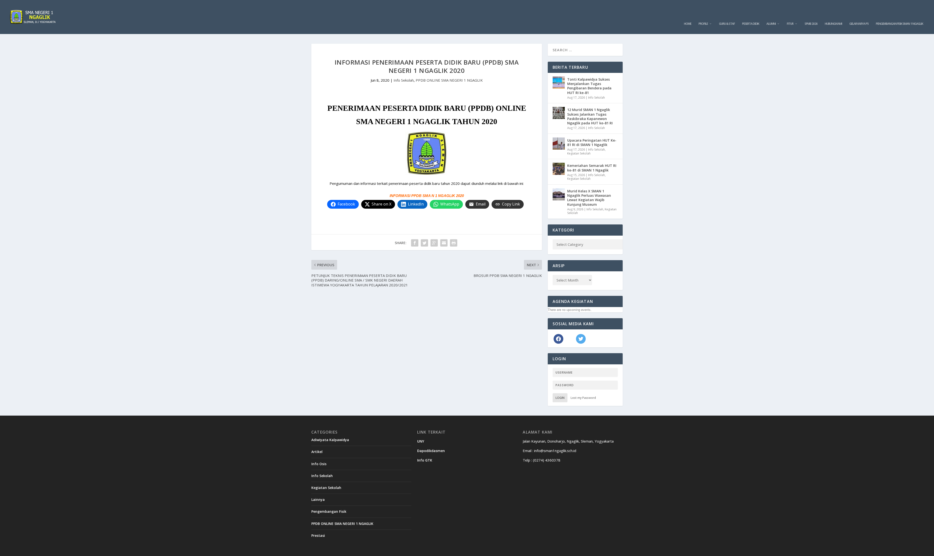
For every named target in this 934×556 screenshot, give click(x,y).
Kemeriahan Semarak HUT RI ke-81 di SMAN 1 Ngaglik (591, 167)
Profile (703, 24)
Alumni (771, 24)
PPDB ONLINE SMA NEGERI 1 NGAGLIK (449, 80)
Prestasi (318, 535)
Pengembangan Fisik (328, 511)
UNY (420, 441)
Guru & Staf (727, 24)
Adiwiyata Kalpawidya (330, 439)
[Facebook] (558, 338)
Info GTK (424, 460)
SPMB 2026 (811, 24)
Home (687, 24)
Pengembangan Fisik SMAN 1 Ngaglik (899, 24)
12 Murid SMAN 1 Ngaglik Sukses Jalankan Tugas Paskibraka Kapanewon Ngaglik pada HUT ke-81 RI (590, 116)
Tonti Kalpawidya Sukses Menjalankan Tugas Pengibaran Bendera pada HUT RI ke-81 (589, 86)
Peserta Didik (750, 24)
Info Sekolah (404, 80)
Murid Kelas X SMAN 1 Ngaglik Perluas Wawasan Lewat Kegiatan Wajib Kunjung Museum (589, 198)
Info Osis (318, 464)
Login (560, 398)
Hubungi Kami (833, 24)
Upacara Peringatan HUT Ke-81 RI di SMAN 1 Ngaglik (591, 142)
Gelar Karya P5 (859, 24)
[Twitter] (581, 338)
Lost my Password (583, 398)
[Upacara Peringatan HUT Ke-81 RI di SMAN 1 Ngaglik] (559, 143)
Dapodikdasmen (431, 450)
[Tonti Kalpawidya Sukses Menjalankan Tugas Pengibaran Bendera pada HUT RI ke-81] (559, 83)
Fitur (790, 24)
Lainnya (318, 499)
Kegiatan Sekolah (579, 153)
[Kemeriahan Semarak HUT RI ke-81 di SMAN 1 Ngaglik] (559, 169)
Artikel (317, 451)
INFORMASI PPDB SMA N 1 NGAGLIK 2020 (427, 196)
